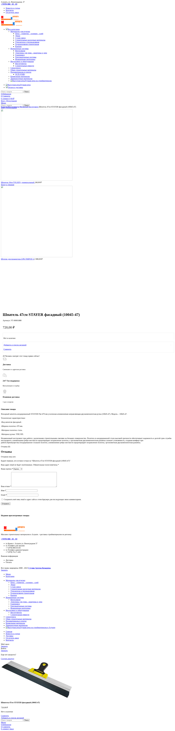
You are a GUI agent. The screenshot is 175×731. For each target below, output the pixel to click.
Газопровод (20, 55)
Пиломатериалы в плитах (20, 72)
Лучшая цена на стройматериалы (38, 81)
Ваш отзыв (6, 486)
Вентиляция (20, 51)
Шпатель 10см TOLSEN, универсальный (18, 182)
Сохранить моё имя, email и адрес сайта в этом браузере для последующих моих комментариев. (42, 499)
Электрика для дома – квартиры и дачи (31, 53)
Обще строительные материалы (23, 70)
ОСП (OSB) (20, 74)
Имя (3, 491)
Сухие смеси (20, 38)
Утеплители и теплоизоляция (27, 42)
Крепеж (18, 46)
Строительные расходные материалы (30, 40)
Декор (17, 36)
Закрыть (4, 570)
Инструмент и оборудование (22, 61)
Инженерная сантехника (25, 59)
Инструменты (21, 64)
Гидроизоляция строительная (27, 44)
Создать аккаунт (7, 659)
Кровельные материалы (20, 76)
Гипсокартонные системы (25, 57)
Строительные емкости (24, 66)
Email (4, 495)
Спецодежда (15, 68)
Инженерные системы (19, 49)
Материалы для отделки (20, 31)
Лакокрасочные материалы (21, 79)
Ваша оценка (7, 469)
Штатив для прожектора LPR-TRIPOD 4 (17, 259)
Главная (4, 107)
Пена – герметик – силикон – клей (29, 34)
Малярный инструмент (29, 107)
